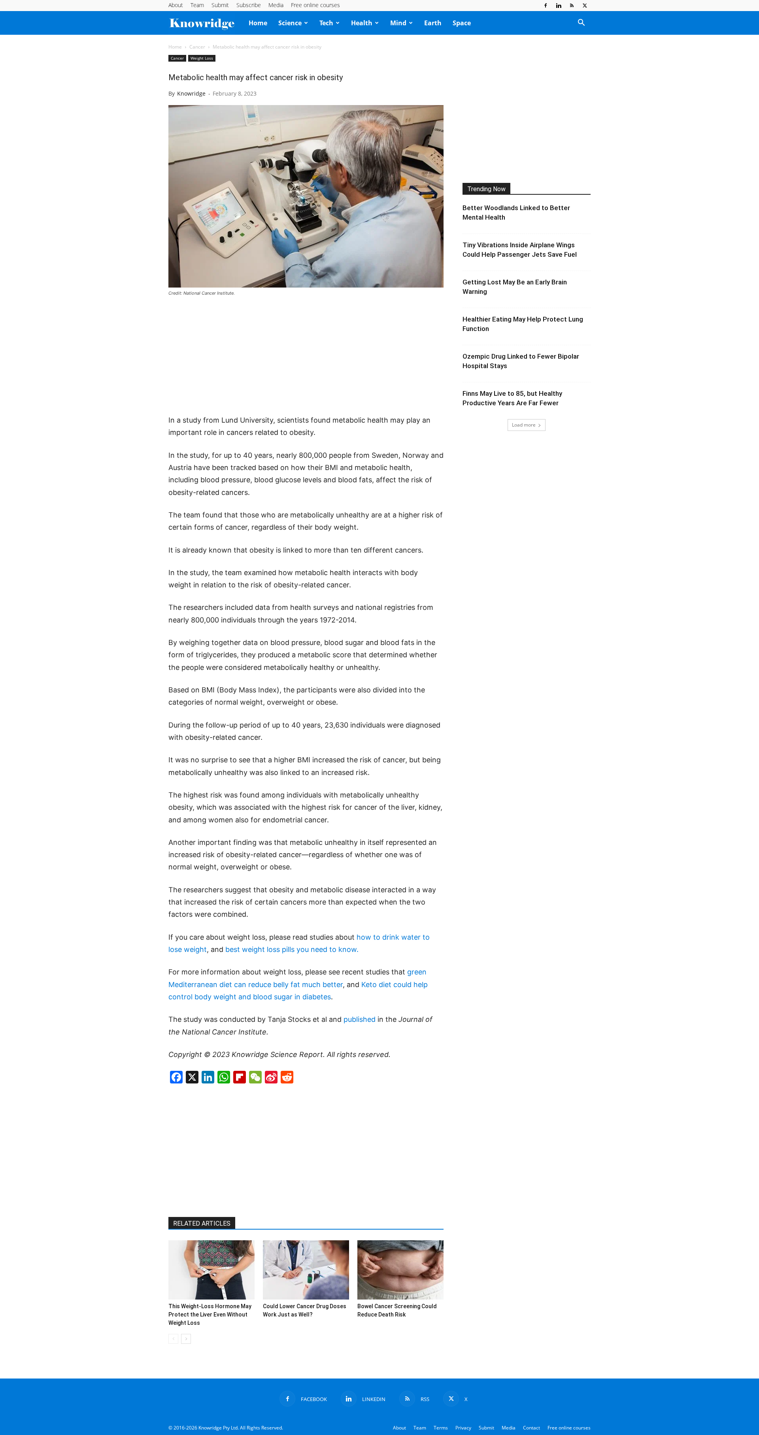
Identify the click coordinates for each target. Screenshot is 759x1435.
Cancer (197, 46)
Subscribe (248, 5)
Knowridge (191, 93)
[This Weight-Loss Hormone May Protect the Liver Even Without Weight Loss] (211, 1270)
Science (290, 23)
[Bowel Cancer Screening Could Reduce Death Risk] (400, 1270)
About (175, 5)
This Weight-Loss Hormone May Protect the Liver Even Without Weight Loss (209, 1314)
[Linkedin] (559, 5)
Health (361, 23)
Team (197, 5)
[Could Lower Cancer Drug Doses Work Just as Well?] (306, 1270)
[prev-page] (173, 1339)
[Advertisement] (306, 356)
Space (462, 23)
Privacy (463, 1427)
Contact (531, 1427)
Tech (326, 23)
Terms (441, 1427)
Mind (398, 23)
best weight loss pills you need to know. (292, 949)
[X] (585, 5)
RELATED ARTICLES (201, 1223)
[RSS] (572, 5)
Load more (524, 424)
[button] (581, 23)
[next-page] (186, 1339)
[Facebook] (545, 5)
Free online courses (315, 5)
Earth (433, 23)
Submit (220, 5)
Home (258, 23)
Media (275, 5)
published (360, 1019)
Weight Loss (202, 58)
